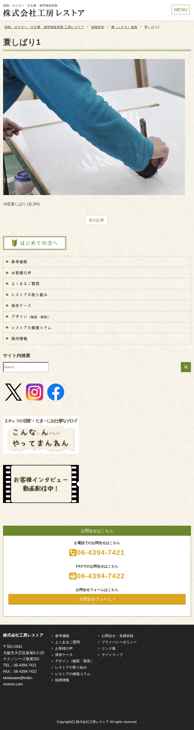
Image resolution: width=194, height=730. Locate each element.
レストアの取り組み (29, 295)
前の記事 (96, 220)
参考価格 (19, 262)
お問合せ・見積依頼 (117, 636)
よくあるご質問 (25, 283)
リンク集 (109, 648)
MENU (180, 9)
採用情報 (19, 338)
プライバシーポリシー (119, 642)
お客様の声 (21, 273)
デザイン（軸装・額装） (74, 661)
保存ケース (21, 305)
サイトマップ (112, 655)
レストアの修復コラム (31, 328)
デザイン (31, 316)
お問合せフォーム (95, 599)
